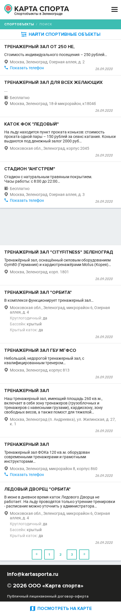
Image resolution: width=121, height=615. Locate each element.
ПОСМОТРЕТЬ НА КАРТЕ (60, 608)
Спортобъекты (19, 24)
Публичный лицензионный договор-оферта (48, 596)
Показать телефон (27, 68)
